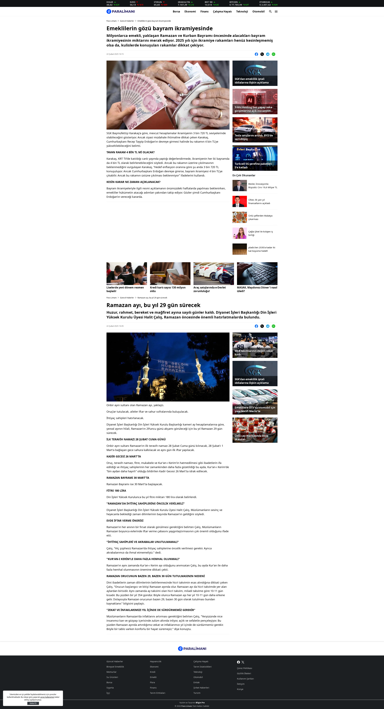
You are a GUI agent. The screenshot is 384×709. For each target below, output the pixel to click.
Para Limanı (111, 21)
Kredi (152, 671)
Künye (240, 689)
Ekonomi (190, 11)
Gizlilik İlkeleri (244, 673)
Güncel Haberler (127, 21)
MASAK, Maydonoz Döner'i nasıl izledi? (257, 289)
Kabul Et (33, 703)
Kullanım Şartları (245, 678)
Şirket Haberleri (201, 687)
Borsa (176, 11)
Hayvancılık (155, 661)
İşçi (108, 692)
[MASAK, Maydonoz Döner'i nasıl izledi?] (257, 273)
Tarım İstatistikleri (203, 666)
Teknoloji (242, 11)
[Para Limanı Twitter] (243, 662)
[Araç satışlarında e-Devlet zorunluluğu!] (214, 273)
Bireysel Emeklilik (115, 666)
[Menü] (276, 11)
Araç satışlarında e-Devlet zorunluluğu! (210, 289)
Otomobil (258, 11)
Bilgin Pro (200, 702)
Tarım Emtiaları (157, 692)
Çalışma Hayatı (222, 11)
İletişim (240, 683)
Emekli (153, 677)
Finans (204, 11)
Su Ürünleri (112, 677)
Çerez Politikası (244, 668)
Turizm (197, 692)
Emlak (197, 682)
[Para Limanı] (120, 11)
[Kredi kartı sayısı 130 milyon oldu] (170, 273)
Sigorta (110, 687)
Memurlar (111, 671)
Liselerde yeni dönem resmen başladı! (125, 289)
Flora (152, 682)
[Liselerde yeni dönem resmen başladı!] (126, 273)
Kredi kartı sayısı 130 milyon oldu (168, 289)
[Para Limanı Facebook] (238, 662)
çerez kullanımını (47, 697)
